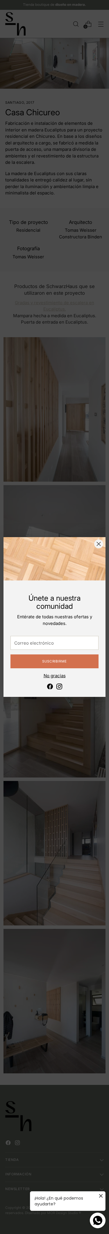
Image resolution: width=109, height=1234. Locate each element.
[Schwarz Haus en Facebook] (50, 687)
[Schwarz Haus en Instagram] (59, 687)
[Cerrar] (98, 543)
